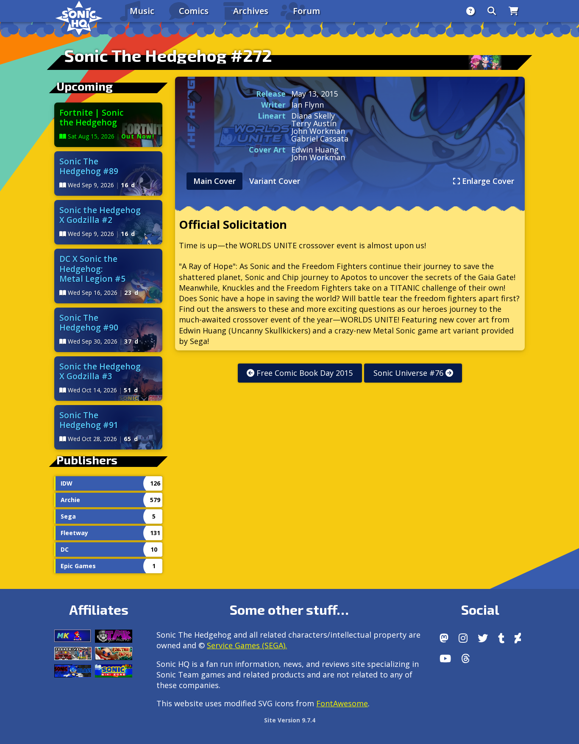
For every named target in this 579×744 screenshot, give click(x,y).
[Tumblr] (501, 638)
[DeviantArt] (518, 638)
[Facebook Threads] (465, 658)
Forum (306, 11)
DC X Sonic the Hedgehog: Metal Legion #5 (92, 268)
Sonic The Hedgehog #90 (88, 322)
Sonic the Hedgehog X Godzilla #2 (100, 214)
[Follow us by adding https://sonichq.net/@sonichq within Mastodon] (444, 638)
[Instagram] (463, 638)
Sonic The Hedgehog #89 (88, 166)
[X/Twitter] (483, 638)
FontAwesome (342, 703)
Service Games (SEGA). (247, 645)
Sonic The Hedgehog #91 (88, 419)
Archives (250, 11)
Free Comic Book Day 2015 (303, 373)
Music (142, 11)
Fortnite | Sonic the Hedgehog (91, 117)
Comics (194, 11)
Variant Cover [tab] (274, 181)
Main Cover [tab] (214, 181)
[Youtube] (445, 658)
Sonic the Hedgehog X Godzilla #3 (100, 371)
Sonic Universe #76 (409, 373)
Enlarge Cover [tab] (487, 181)
